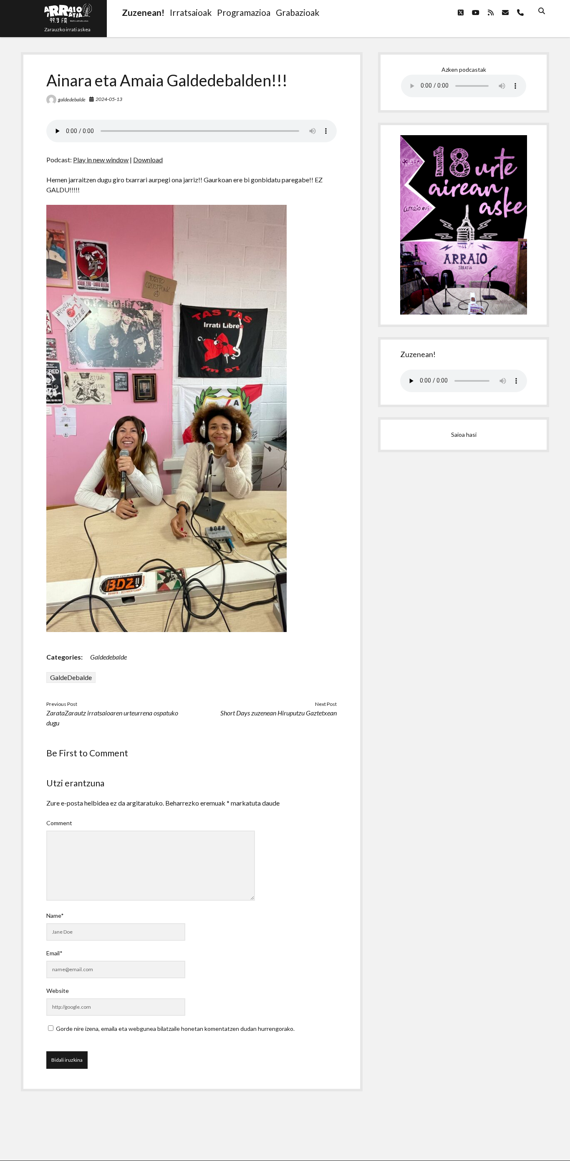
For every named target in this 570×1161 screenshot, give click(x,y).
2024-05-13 (109, 99)
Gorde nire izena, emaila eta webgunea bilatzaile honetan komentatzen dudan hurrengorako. (175, 1028)
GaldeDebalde (71, 677)
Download (148, 160)
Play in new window (101, 160)
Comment (59, 822)
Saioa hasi (464, 434)
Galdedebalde (108, 657)
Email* (54, 953)
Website (57, 990)
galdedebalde (72, 99)
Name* (55, 915)
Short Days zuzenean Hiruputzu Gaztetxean (278, 713)
